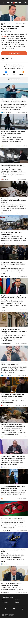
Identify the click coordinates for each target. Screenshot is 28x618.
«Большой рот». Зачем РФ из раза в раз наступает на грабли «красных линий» (13, 457)
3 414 (25, 213)
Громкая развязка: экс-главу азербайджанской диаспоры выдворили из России (13, 200)
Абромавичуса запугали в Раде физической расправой (12, 28)
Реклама (4, 599)
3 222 (25, 276)
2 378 (25, 467)
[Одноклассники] (5, 609)
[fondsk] (2, 179)
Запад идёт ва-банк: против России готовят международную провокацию (13, 425)
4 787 (25, 112)
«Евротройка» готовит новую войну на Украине (13, 550)
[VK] (14, 609)
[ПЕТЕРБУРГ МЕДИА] (2, 343)
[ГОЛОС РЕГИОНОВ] (2, 530)
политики (4, 36)
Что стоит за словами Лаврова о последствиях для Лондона (11, 584)
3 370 (25, 243)
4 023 (25, 179)
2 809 (25, 375)
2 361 (25, 530)
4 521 (25, 146)
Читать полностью (14, 53)
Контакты (17, 599)
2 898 (25, 343)
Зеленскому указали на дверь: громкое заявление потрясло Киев (13, 487)
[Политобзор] (14, 2)
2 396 (25, 437)
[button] (3, 58)
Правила (17, 602)
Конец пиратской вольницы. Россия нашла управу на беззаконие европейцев (14, 166)
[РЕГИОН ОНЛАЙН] (2, 146)
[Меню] (2, 2)
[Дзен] (22, 609)
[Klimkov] (2, 23)
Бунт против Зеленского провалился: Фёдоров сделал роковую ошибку (13, 395)
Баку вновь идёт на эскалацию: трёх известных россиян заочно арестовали (13, 519)
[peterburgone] (2, 276)
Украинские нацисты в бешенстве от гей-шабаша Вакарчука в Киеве (14, 363)
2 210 (25, 592)
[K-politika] (2, 467)
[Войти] (25, 2)
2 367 (25, 498)
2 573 (25, 405)
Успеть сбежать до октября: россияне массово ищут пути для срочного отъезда (13, 133)
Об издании (5, 602)
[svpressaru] (2, 243)
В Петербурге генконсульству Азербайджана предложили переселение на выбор (14, 331)
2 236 (25, 564)
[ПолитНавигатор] (2, 112)
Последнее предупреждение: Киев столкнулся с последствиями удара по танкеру (13, 264)
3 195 (25, 310)
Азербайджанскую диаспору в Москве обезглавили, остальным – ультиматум (13, 296)
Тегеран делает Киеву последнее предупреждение (11, 233)
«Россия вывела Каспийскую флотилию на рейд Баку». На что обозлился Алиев (13, 100)
